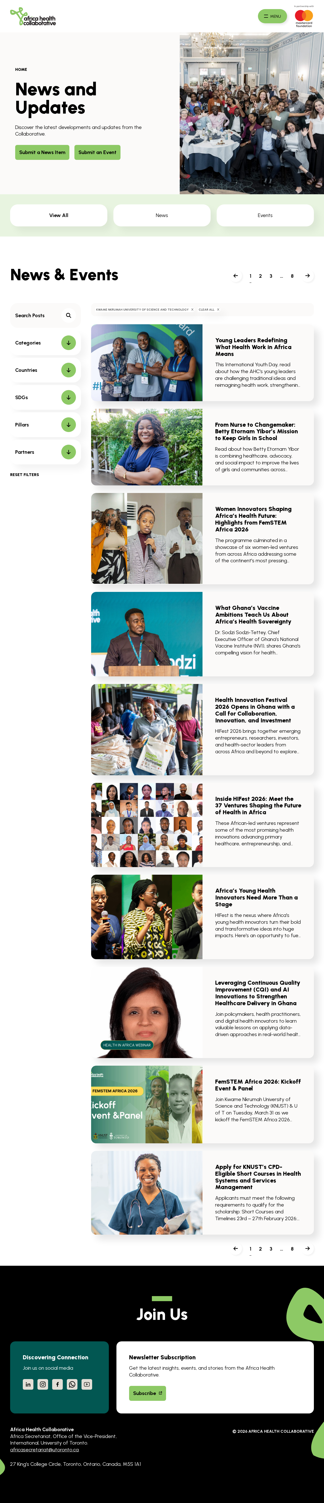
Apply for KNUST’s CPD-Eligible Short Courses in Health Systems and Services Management (258, 1177)
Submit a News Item (42, 152)
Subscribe (144, 1393)
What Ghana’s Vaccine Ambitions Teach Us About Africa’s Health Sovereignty (253, 615)
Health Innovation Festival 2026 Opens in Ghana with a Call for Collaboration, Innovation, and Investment (255, 710)
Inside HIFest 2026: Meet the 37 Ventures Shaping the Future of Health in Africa (258, 805)
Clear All (206, 309)
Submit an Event (97, 152)
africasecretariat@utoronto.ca (44, 1449)
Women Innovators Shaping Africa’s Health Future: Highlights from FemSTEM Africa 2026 (253, 519)
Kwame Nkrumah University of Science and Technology (142, 309)
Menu (275, 16)
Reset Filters (24, 475)
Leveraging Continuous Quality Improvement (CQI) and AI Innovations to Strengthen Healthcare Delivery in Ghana (257, 993)
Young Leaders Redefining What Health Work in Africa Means (253, 347)
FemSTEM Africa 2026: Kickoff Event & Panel (258, 1085)
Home (21, 69)
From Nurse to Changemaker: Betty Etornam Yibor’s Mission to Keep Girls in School (256, 431)
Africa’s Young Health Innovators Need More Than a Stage (256, 897)
